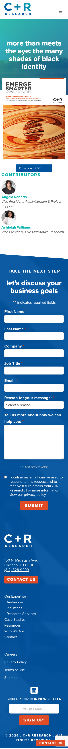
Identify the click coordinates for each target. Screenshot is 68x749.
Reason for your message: (29, 398)
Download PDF (30, 168)
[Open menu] (60, 12)
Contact (10, 637)
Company (14, 346)
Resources (12, 625)
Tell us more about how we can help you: (32, 418)
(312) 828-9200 (16, 569)
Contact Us (21, 579)
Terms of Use (14, 670)
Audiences (15, 602)
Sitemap (10, 677)
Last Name (15, 329)
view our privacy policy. (28, 494)
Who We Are (14, 631)
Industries (14, 608)
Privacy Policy (15, 662)
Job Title (13, 363)
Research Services (21, 613)
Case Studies (14, 619)
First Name (15, 312)
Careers (10, 654)
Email (10, 381)
